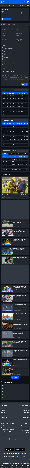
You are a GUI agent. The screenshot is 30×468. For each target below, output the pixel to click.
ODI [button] (19, 153)
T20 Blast (3, 434)
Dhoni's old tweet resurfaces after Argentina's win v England (20, 323)
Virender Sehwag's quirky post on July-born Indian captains (20, 369)
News (10, 5)
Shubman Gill (26, 408)
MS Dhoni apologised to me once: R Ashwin (19, 296)
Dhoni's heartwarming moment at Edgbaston (20, 351)
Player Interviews (25, 425)
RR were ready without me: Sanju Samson (19, 305)
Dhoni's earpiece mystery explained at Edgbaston (19, 332)
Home (2, 467)
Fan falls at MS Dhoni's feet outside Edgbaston (19, 342)
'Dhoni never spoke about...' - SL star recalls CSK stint (20, 249)
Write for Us (18, 456)
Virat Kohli (26, 415)
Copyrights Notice (25, 463)
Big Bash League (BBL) (6, 431)
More (28, 467)
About (6, 453)
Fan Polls (27, 432)
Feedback (17, 453)
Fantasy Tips (22, 467)
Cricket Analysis (25, 430)
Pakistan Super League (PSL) (7, 429)
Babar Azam (26, 412)
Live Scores (4, 5)
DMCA (24, 456)
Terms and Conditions (6, 463)
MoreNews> (15, 377)
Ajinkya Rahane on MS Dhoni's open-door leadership (20, 240)
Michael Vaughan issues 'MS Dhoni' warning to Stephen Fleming (19, 288)
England (3, 412)
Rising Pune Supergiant (9, 63)
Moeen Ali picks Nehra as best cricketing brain (20, 258)
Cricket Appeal (25, 428)
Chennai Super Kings (8, 48)
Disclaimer (15, 459)
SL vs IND (15, 5)
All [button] (5, 153)
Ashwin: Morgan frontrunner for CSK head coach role (20, 230)
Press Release (26, 423)
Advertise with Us (9, 456)
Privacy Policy (16, 463)
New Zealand (4, 415)
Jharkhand (6, 57)
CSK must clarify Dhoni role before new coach (19, 221)
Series (17, 467)
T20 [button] (25, 153)
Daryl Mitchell (26, 417)
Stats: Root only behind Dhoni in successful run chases (20, 314)
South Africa (4, 417)
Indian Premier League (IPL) (7, 423)
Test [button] (12, 153)
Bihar (5, 51)
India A (5, 54)
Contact (11, 453)
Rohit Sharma (26, 410)
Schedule (7, 467)
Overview (3, 24)
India (5, 60)
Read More (24, 84)
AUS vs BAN (22, 5)
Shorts (12, 467)
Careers (24, 453)
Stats (13, 24)
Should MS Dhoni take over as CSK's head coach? (20, 360)
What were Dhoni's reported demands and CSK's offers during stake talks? (15, 195)
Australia (3, 410)
